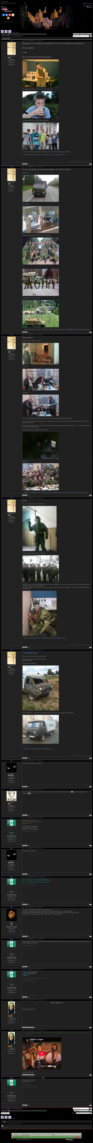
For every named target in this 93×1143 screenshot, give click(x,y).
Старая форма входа (8, 21)
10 (44, 876)
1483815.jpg (44, 329)
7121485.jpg (57, 154)
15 (43, 1030)
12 (42, 939)
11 (42, 907)
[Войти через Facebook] (6, 15)
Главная (2, 6)
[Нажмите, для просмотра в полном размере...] (41, 86)
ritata (11, 761)
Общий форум (7, 35)
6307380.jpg (57, 638)
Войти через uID (8, 11)
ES (29, 786)
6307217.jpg (80, 492)
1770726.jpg (68, 492)
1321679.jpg (44, 154)
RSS (17, 32)
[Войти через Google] (12, 14)
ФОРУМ (2, 35)
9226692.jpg (44, 638)
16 (43, 1077)
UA (35, 1027)
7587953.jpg (44, 492)
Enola (11, 1000)
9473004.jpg (32, 329)
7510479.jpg (32, 748)
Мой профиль (4, 7)
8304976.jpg (56, 492)
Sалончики (13, 35)
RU (29, 164)
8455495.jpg (69, 329)
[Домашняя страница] (29, 1027)
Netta (12, 789)
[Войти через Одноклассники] (8, 18)
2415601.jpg (57, 329)
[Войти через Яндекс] (9, 15)
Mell (11, 907)
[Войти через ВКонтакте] (3, 15)
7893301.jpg (81, 329)
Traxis (11, 40)
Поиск (14, 32)
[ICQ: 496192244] (32, 1027)
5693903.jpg (44, 748)
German (11, 818)
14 (43, 999)
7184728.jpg (32, 492)
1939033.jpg (32, 154)
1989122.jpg (32, 638)
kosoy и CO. (18, 35)
